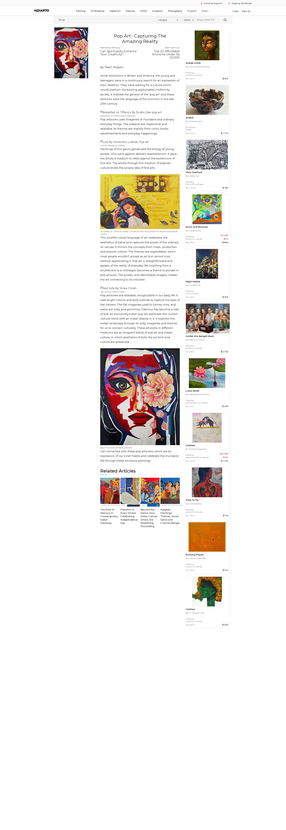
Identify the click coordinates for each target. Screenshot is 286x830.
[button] (223, 19)
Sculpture (157, 11)
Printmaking (97, 11)
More (206, 11)
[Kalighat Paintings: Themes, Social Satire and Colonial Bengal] (170, 492)
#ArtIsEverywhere (112, 505)
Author (187, 19)
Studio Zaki (130, 116)
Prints (143, 11)
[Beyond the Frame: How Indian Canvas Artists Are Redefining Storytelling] (150, 492)
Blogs (62, 19)
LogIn (236, 11)
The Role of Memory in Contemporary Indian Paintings (109, 516)
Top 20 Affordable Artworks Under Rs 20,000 (166, 54)
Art (124, 505)
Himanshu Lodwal (116, 146)
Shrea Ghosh (118, 292)
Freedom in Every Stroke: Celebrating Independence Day (129, 516)
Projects (191, 11)
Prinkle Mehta (125, 448)
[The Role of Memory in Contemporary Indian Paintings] (110, 492)
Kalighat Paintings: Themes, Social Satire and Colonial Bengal (169, 516)
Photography (175, 11)
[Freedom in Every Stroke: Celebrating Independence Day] (130, 492)
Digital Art (115, 11)
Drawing (130, 11)
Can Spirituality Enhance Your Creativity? (118, 52)
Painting (80, 11)
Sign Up (246, 11)
